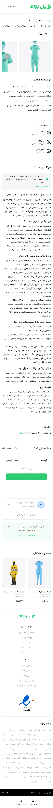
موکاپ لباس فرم (45, 596)
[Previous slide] (46, 56)
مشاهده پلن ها (42, 186)
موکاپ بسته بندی (26, 632)
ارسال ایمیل (26, 665)
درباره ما (26, 675)
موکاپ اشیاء (26, 642)
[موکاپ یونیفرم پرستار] (39, 573)
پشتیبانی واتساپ (26, 680)
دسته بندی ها (11, 6)
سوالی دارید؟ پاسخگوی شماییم (26, 515)
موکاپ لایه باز (20, 26)
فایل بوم (47, 26)
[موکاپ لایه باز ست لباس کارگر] (13, 573)
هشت (31, 793)
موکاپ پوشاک (26, 637)
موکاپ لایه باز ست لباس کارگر (13, 591)
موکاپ (48, 87)
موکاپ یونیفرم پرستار (42, 591)
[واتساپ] (7, 792)
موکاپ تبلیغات (26, 648)
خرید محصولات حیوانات (26, 685)
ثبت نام (22, 433)
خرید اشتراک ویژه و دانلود (26, 535)
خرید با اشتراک (26, 468)
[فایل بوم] (40, 6)
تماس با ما (26, 670)
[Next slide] (7, 56)
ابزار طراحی (34, 26)
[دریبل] (3, 792)
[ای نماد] (26, 703)
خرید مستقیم (26, 477)
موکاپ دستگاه (26, 653)
